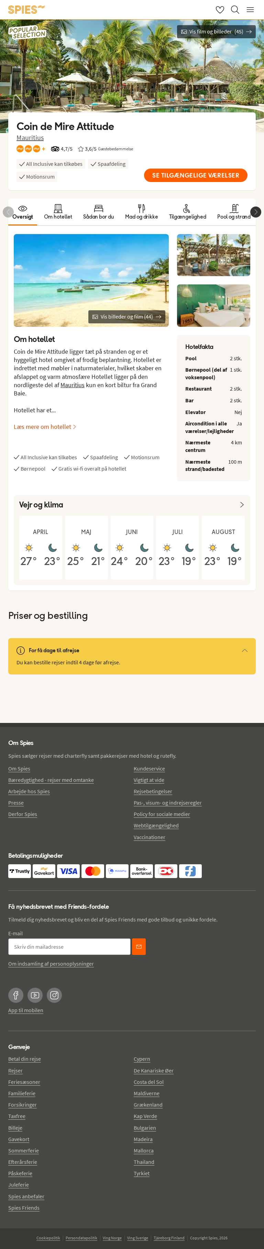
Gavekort (18, 1139)
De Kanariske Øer (154, 1070)
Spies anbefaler (26, 1196)
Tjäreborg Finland (169, 1237)
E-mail (15, 933)
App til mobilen (25, 1010)
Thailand (144, 1161)
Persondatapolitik (81, 1237)
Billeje (15, 1127)
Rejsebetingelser (153, 791)
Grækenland (148, 1104)
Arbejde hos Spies (29, 791)
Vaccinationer (149, 837)
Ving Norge (112, 1237)
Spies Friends (24, 1207)
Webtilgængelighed (156, 825)
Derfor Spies (22, 813)
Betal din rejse (24, 1058)
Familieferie (21, 1093)
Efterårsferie (22, 1161)
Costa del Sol (149, 1081)
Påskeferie (20, 1173)
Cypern (142, 1058)
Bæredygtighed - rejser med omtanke (51, 779)
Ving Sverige (137, 1237)
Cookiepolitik (48, 1237)
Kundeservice (149, 768)
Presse (16, 802)
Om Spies (19, 768)
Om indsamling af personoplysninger (51, 963)
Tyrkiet (142, 1173)
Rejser (15, 1070)
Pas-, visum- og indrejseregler (168, 802)
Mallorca (144, 1150)
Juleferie (18, 1184)
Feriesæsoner (24, 1081)
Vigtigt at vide (149, 779)
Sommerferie (23, 1150)
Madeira (143, 1139)
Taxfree (16, 1115)
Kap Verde (145, 1115)
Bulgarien (145, 1127)
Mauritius (30, 137)
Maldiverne (147, 1093)
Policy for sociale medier (162, 813)
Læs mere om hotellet (42, 427)
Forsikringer (22, 1104)
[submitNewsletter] (139, 946)
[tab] (22, 212)
